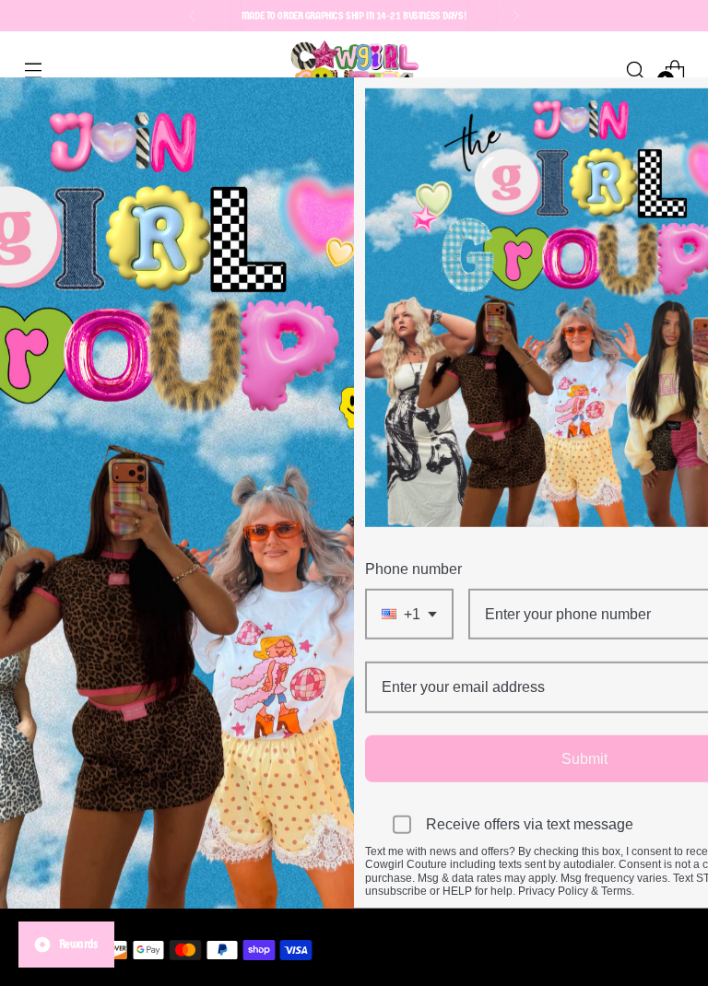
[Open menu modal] (33, 69)
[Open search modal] (636, 69)
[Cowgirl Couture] (354, 69)
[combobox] (409, 614)
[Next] (516, 15)
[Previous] (191, 15)
